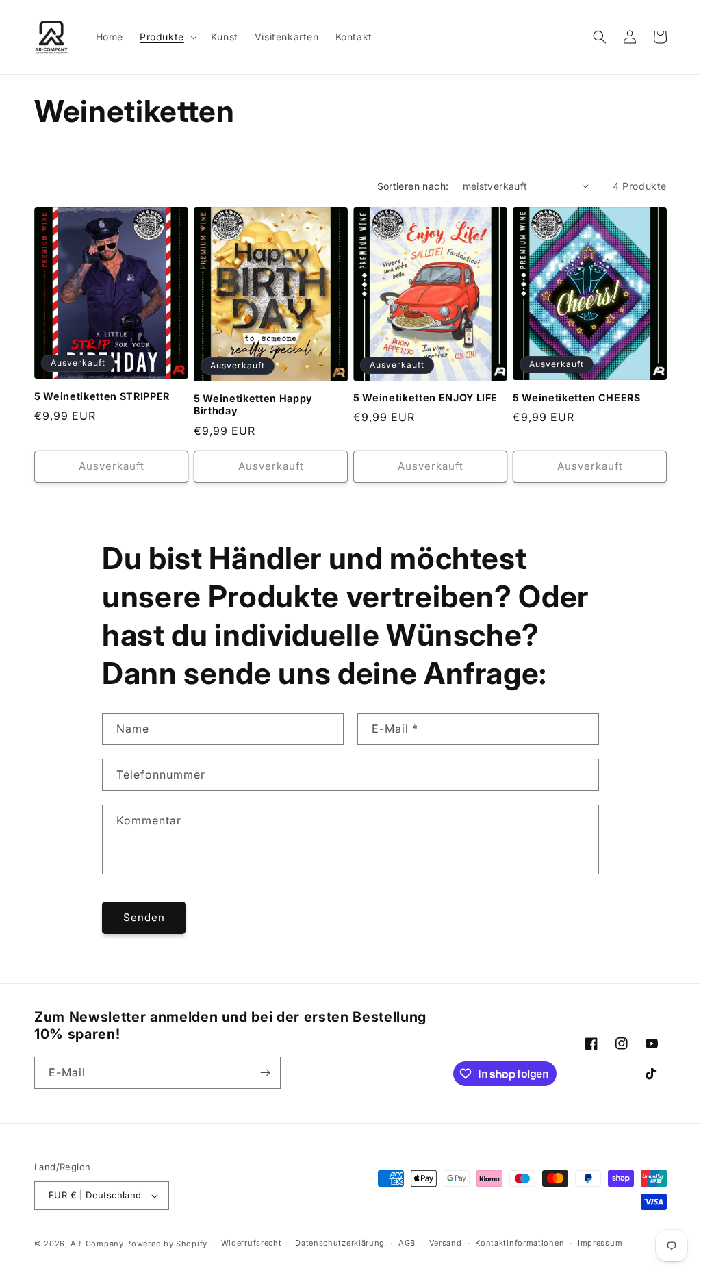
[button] (167, 37)
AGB (407, 1243)
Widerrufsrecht (251, 1243)
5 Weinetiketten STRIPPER (102, 396)
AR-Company (97, 1243)
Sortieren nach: (413, 186)
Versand (445, 1243)
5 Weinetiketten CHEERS (577, 397)
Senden (144, 917)
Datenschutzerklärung (340, 1243)
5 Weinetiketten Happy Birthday (253, 404)
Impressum (600, 1243)
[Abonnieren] (265, 1073)
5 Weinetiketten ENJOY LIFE (425, 397)
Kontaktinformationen (519, 1243)
